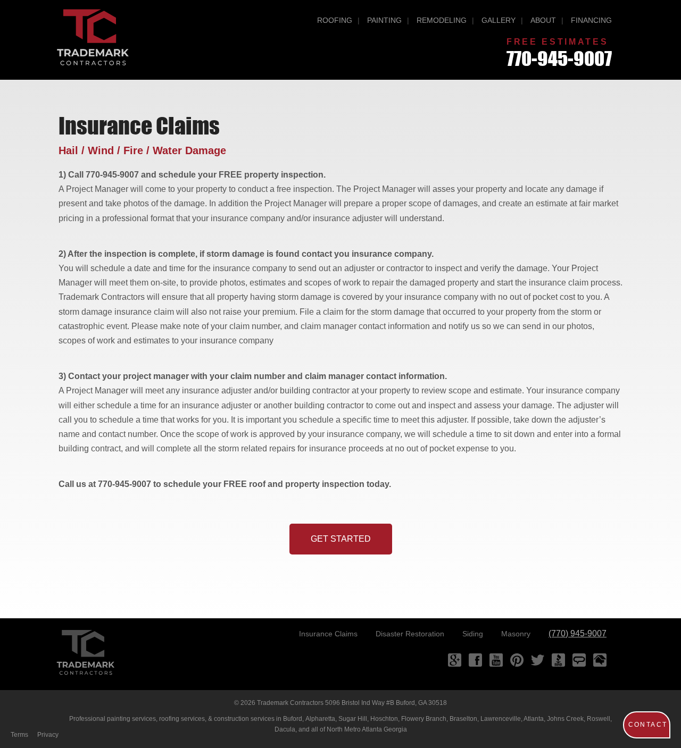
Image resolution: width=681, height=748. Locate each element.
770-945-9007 (559, 58)
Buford (292, 718)
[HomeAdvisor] (600, 660)
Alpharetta (320, 718)
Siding (472, 633)
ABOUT (543, 20)
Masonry (515, 633)
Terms (19, 734)
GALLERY (498, 20)
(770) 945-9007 (578, 633)
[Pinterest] (517, 660)
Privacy (48, 734)
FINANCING (591, 20)
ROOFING (334, 20)
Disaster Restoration (410, 633)
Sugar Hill (352, 718)
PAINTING (384, 20)
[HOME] (85, 652)
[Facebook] (475, 660)
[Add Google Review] (454, 660)
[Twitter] (537, 660)
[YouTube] (496, 660)
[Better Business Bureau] (558, 660)
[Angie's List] (579, 660)
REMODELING (442, 20)
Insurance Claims (328, 633)
